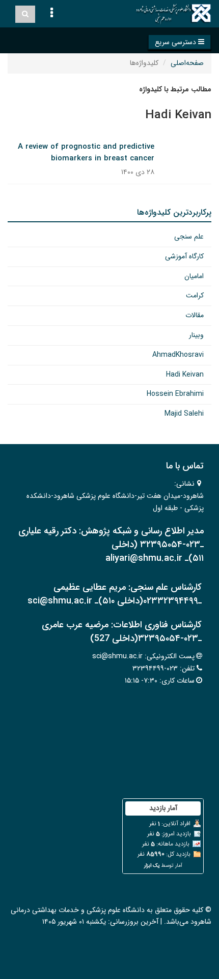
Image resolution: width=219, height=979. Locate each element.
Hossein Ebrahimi (175, 393)
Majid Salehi (184, 413)
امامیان (194, 276)
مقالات (194, 315)
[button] (179, 42)
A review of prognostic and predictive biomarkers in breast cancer (86, 152)
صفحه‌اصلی (187, 63)
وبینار (196, 335)
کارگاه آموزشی (184, 256)
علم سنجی (189, 236)
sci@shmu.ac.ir (117, 656)
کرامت (195, 295)
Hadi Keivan (185, 374)
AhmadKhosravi (178, 354)
